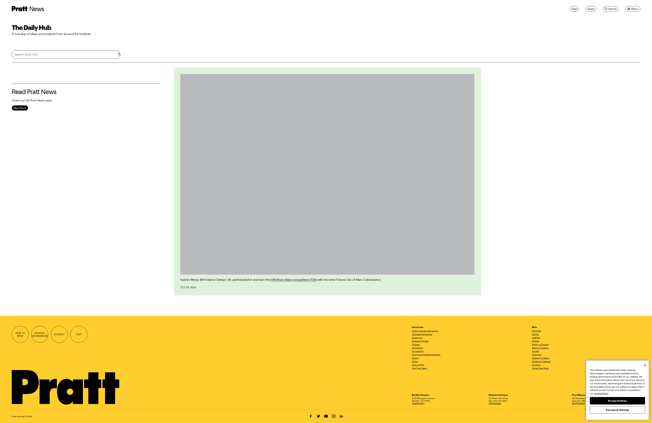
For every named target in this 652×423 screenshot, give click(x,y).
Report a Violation (540, 348)
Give (574, 8)
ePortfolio (536, 331)
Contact (59, 334)
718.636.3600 (418, 403)
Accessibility (418, 351)
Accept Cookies (617, 400)
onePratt (536, 337)
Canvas (535, 334)
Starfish (535, 351)
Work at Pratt (418, 365)
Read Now (20, 107)
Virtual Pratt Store (540, 368)
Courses (416, 344)
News (36, 8)
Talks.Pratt (536, 354)
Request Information (40, 334)
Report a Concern (540, 344)
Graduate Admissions (422, 334)
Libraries (536, 365)
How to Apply (20, 334)
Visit (79, 334)
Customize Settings (617, 409)
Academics (417, 337)
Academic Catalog (540, 358)
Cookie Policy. (601, 393)
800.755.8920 (578, 403)
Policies (535, 341)
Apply (590, 8)
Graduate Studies (420, 341)
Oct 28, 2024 (188, 287)
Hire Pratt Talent (419, 368)
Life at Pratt (417, 348)
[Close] (645, 365)
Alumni (415, 358)
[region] (617, 390)
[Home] (66, 387)
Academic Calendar (541, 361)
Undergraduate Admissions (425, 331)
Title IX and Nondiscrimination (426, 354)
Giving (415, 361)
